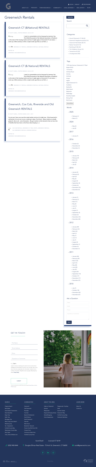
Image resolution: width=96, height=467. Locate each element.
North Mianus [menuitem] (27, 417)
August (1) (75, 210)
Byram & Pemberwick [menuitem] (29, 415)
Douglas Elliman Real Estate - (46, 445)
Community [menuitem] (57, 7)
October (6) (75, 185)
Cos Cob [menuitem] (26, 412)
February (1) (75, 116)
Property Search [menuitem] (8, 406)
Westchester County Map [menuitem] (11, 430)
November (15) (76, 217)
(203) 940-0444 (86, 4)
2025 (71, 112)
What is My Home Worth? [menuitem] (11, 421)
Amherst (68, 76)
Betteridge (69, 93)
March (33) (75, 260)
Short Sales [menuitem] (7, 432)
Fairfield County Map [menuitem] (10, 428)
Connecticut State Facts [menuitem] (29, 432)
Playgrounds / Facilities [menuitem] (62, 406)
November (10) (76, 187)
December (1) (76, 148)
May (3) (74, 126)
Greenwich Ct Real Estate (30, 128)
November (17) (76, 278)
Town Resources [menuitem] (44, 7)
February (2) (75, 174)
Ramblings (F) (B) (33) (75, 47)
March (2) (74, 231)
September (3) (76, 212)
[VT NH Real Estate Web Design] (88, 461)
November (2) (76, 146)
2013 (71, 193)
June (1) (74, 206)
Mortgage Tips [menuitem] (8, 419)
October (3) (75, 246)
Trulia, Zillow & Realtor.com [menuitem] (11, 434)
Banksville (69, 87)
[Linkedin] (48, 453)
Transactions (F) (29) (74, 51)
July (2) (74, 128)
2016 (71, 139)
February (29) (75, 258)
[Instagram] (53, 453)
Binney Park (69, 98)
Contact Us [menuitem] (79, 408)
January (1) (75, 136)
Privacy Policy (16, 372)
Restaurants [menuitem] (46, 410)
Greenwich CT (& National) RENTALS (29, 66)
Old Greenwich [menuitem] (27, 408)
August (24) (75, 271)
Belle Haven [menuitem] (27, 423)
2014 (71, 168)
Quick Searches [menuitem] (8, 412)
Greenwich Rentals (32, 85)
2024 (71, 122)
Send (19, 381)
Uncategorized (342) (74, 53)
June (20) (74, 267)
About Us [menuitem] (25, 7)
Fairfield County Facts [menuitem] (29, 434)
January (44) (75, 256)
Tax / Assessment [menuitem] (9, 426)
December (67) (76, 294)
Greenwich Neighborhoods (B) (17, 52)
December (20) (76, 219)
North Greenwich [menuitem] (28, 419)
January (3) (75, 172)
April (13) (74, 263)
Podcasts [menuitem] (34, 7)
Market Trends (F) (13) (75, 45)
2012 (71, 223)
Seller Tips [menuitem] (7, 417)
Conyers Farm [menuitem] (27, 430)
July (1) (74, 208)
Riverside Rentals (32, 130)
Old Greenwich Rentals (19, 130)
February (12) (75, 229)
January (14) (75, 155)
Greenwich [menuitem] (26, 406)
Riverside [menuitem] (26, 410)
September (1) (76, 244)
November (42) (76, 292)
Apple (68, 80)
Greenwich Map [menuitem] (61, 412)
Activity (68, 74)
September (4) (76, 183)
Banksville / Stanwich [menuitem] (29, 426)
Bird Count (69, 100)
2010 (71, 284)
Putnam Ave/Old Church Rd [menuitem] (30, 428)
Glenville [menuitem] (26, 421)
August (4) (75, 181)
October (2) (75, 143)
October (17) (75, 276)
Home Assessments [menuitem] (48, 417)
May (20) (74, 265)
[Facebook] (43, 453)
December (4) (76, 189)
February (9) (75, 158)
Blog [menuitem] (88, 7)
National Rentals (44, 85)
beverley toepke (70, 95)
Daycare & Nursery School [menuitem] (50, 412)
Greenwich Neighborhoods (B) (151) (79, 40)
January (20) (75, 227)
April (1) (74, 233)
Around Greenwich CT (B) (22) (77, 38)
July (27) (74, 269)
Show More (70, 103)
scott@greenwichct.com (83, 445)
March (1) (74, 118)
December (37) (76, 280)
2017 (71, 132)
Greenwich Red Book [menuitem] (62, 417)
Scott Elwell (13, 32)
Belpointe (69, 91)
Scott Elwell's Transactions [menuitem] (11, 410)
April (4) (74, 176)
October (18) (75, 290)
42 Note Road (70, 71)
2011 (71, 252)
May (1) (74, 235)
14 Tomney (69, 69)
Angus (68, 78)
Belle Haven (69, 89)
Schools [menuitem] (46, 408)
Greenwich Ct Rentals (20, 85)
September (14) (76, 273)
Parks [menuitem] (58, 408)
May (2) (74, 178)
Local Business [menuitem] (68, 7)
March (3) (74, 160)
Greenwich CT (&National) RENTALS (28, 28)
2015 (71, 152)
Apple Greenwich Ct (71, 82)
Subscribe (70, 17)
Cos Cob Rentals (17, 128)
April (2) (74, 162)
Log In (71, 4)
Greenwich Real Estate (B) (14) (77, 42)
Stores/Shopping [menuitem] (48, 415)
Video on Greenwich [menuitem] (49, 406)
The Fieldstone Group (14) (76, 49)
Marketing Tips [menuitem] (8, 423)
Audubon (68, 85)
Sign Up (77, 4)
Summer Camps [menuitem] (61, 410)
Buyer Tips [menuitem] (7, 415)
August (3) (75, 242)
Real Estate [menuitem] (80, 7)
